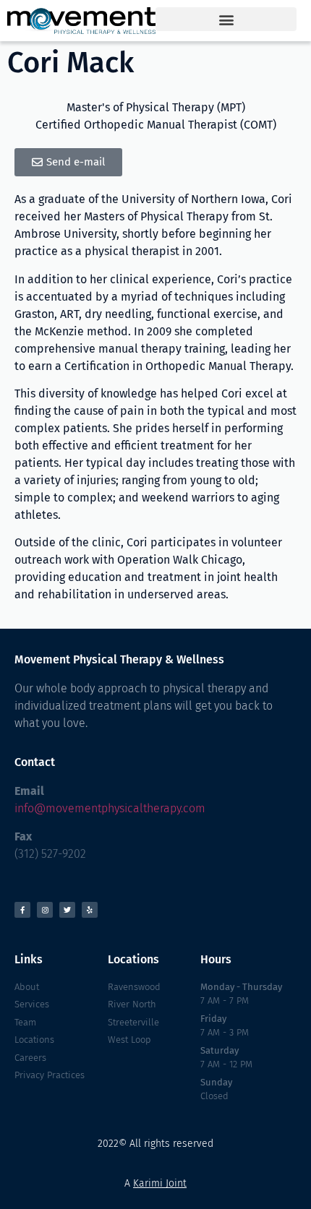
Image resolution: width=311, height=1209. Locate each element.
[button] (226, 19)
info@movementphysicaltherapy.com (109, 808)
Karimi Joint (160, 1183)
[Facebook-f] (22, 910)
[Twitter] (67, 910)
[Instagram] (45, 910)
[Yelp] (90, 910)
